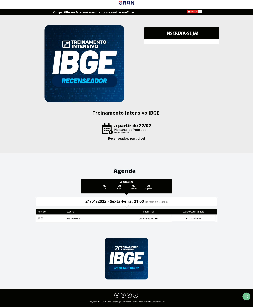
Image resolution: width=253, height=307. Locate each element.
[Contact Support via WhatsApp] (246, 296)
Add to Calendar (193, 218)
